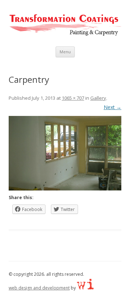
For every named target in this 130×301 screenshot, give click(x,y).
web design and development (39, 288)
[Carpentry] (65, 153)
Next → (112, 107)
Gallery (98, 98)
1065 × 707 (73, 98)
